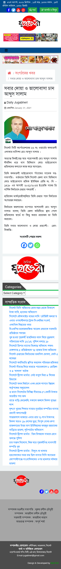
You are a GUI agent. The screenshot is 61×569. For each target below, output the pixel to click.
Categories (13, 287)
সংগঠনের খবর (25, 73)
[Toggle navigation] (6, 50)
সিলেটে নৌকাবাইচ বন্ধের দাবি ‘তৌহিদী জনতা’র (33, 316)
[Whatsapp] (37, 243)
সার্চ (34, 10)
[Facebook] (24, 243)
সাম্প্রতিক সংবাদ (15, 302)
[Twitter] (31, 243)
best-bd (55, 563)
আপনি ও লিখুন (50, 10)
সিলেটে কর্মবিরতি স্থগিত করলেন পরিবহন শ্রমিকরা (33, 362)
